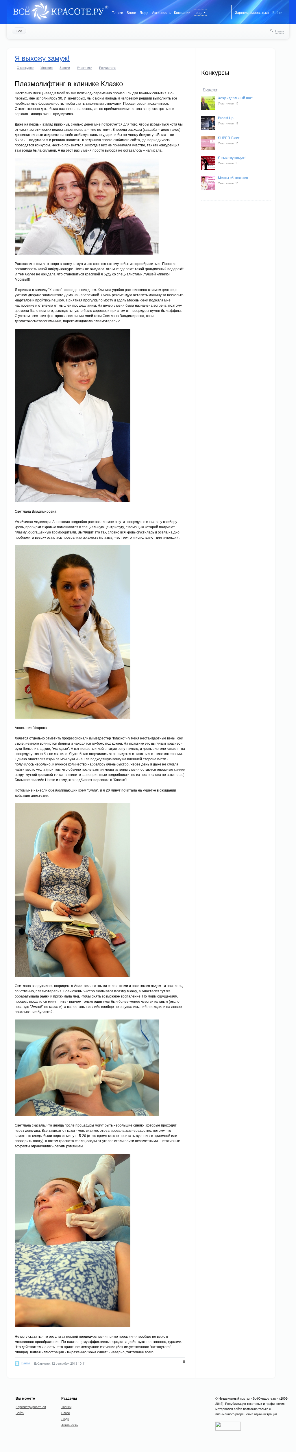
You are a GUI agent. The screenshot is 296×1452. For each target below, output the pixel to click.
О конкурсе (25, 67)
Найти (279, 31)
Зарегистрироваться (252, 12)
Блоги (131, 12)
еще (199, 12)
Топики (117, 12)
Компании (182, 12)
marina (25, 1363)
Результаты (107, 67)
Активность (161, 12)
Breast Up (226, 117)
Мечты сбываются (233, 177)
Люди (144, 12)
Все (19, 30)
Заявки (65, 67)
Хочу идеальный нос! (235, 97)
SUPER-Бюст (229, 137)
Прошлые (210, 89)
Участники (84, 67)
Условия (46, 67)
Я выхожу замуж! (231, 157)
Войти (277, 12)
